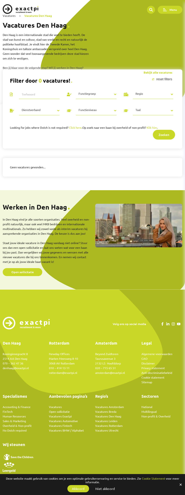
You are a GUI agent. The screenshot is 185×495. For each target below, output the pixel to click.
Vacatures (55, 407)
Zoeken (164, 134)
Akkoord (78, 488)
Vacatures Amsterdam (109, 407)
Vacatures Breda (105, 411)
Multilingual (149, 411)
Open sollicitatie (22, 272)
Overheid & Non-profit (17, 425)
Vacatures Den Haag (108, 416)
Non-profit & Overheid (155, 416)
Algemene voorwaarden (156, 354)
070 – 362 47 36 (13, 363)
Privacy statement (153, 368)
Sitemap (146, 382)
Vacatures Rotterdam (109, 425)
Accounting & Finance (17, 407)
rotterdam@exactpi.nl (63, 372)
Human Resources (14, 416)
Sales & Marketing (14, 421)
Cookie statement (152, 377)
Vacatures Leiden (106, 421)
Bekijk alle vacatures (158, 72)
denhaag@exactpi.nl (16, 368)
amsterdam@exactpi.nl (110, 372)
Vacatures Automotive (63, 421)
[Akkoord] (180, 484)
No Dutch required (15, 430)
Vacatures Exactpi (60, 416)
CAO (144, 358)
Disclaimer (148, 363)
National (146, 407)
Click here (75, 127)
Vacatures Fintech (60, 425)
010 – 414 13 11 (59, 368)
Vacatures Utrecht (107, 430)
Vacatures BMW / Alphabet (66, 430)
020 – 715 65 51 (105, 368)
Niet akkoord (105, 488)
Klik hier (152, 127)
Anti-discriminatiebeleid (156, 372)
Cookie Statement (153, 478)
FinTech (8, 411)
